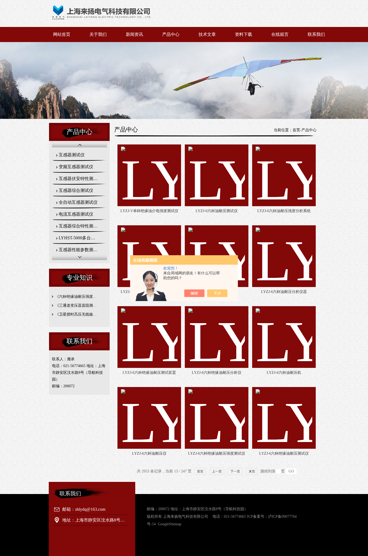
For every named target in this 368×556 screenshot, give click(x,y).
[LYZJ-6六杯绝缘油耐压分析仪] (216, 337)
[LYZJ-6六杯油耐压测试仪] (216, 175)
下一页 (235, 471)
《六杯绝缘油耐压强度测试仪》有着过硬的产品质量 (80, 297)
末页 (252, 471)
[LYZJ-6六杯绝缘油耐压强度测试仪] (216, 418)
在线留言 (280, 34)
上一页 (217, 471)
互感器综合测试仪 (76, 190)
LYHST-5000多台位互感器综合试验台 (82, 238)
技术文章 (207, 34)
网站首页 (61, 34)
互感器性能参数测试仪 (80, 249)
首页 (296, 130)
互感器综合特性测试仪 (80, 226)
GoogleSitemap (169, 524)
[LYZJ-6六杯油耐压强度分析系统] (284, 175)
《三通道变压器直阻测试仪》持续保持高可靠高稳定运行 (80, 305)
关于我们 (98, 34)
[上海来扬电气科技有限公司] (116, 23)
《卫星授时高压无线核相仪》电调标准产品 (80, 314)
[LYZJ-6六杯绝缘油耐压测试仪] (284, 418)
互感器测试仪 (72, 155)
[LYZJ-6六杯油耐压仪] (149, 418)
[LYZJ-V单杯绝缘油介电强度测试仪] (149, 175)
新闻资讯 (134, 34)
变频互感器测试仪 (76, 166)
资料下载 (243, 34)
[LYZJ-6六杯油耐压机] (284, 337)
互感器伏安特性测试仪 (80, 178)
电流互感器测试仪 (76, 214)
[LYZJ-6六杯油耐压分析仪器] (284, 256)
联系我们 (316, 34)
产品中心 (170, 34)
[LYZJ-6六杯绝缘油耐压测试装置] (149, 337)
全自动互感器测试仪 (78, 202)
